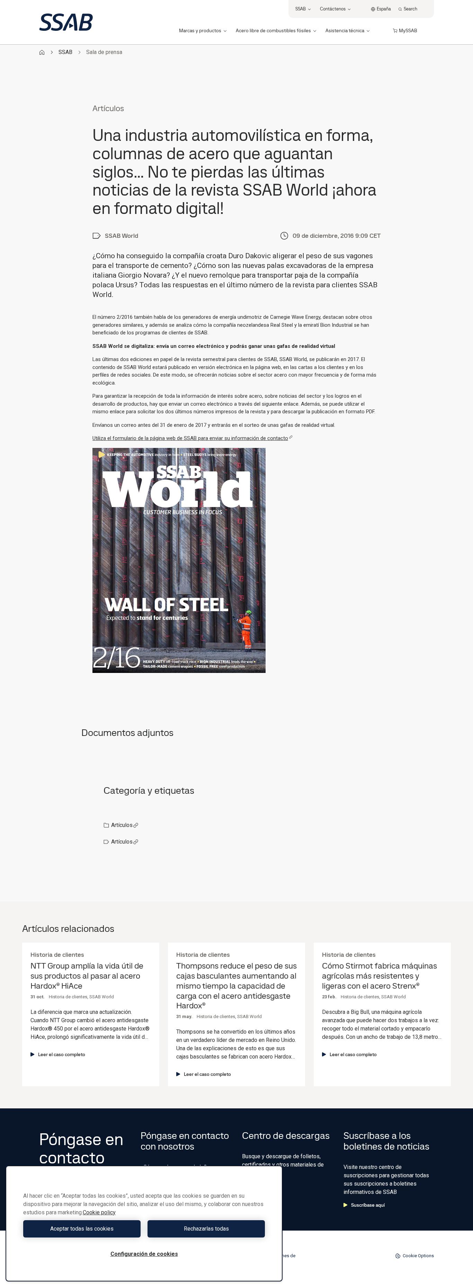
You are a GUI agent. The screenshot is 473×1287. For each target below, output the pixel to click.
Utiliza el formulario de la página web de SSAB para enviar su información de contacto (190, 438)
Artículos (122, 825)
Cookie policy (99, 1212)
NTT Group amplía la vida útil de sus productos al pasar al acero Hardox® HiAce (86, 976)
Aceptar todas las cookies (82, 1228)
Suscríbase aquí (368, 1205)
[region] (144, 1223)
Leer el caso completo (61, 1054)
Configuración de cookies (144, 1254)
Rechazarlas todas (206, 1228)
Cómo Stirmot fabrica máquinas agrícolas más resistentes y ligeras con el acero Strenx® (379, 976)
